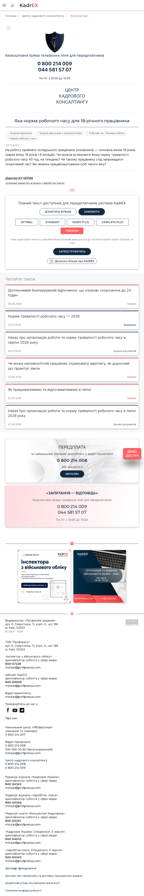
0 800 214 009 (72, 506)
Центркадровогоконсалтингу (72, 96)
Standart (52, 222)
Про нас (11, 718)
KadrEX (120, 203)
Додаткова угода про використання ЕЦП (32, 883)
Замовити (91, 211)
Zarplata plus (112, 222)
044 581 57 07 (72, 512)
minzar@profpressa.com (23, 667)
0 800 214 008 (15, 745)
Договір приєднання (20, 868)
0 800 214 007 (15, 734)
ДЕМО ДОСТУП (132, 453)
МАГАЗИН (72, 474)
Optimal (27, 222)
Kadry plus (80, 222)
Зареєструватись (72, 251)
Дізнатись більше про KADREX (74, 261)
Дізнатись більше (58, 211)
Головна (11, 16)
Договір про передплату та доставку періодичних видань (43, 875)
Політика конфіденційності (23, 890)
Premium (72, 230)
